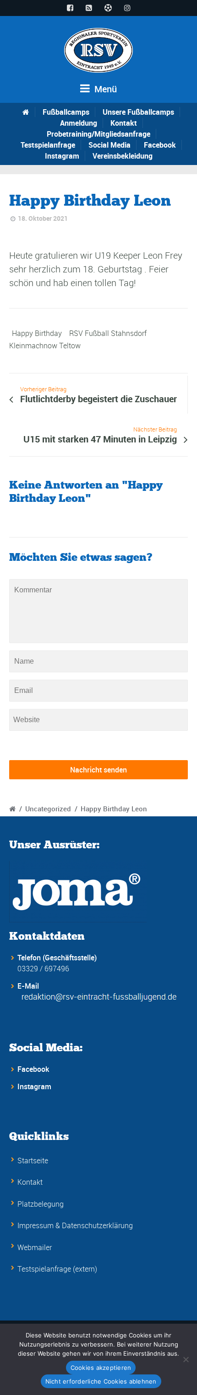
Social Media (109, 145)
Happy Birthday (37, 333)
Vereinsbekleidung (123, 156)
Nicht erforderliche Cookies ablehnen (101, 1381)
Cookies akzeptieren (101, 1367)
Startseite (32, 1160)
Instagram (62, 156)
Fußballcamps (66, 112)
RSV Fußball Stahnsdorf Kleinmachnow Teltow (78, 339)
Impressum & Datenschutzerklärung (75, 1225)
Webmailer (34, 1247)
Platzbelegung (40, 1204)
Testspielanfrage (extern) (57, 1269)
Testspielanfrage (48, 145)
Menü (104, 89)
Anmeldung (78, 123)
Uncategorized (48, 808)
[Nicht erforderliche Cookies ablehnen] (185, 1359)
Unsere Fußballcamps (138, 112)
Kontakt (123, 123)
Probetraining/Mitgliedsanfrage (98, 134)
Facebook (160, 145)
